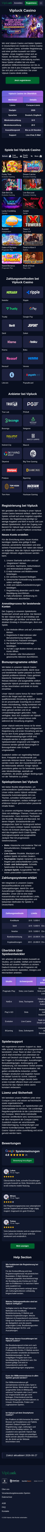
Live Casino (15, 156)
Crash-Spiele (25, 156)
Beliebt (5, 156)
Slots (36, 156)
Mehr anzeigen (22, 1246)
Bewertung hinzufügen (22, 1161)
